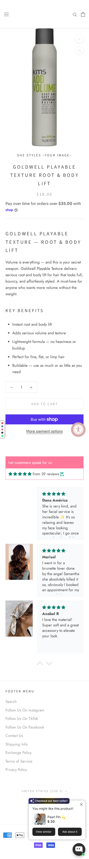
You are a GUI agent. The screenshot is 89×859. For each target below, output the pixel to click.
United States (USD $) (42, 791)
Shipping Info (16, 744)
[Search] (75, 14)
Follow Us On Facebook (24, 727)
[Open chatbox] (79, 849)
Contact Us (14, 735)
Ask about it (69, 831)
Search (11, 701)
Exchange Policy (18, 752)
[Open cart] (83, 14)
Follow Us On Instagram (24, 710)
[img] (19, 474)
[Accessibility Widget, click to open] (78, 429)
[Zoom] (79, 39)
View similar (44, 831)
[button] (40, 664)
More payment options (44, 431)
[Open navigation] (6, 14)
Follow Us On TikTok (21, 718)
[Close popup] (81, 804)
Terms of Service (18, 761)
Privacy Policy (16, 769)
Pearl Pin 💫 (56, 817)
